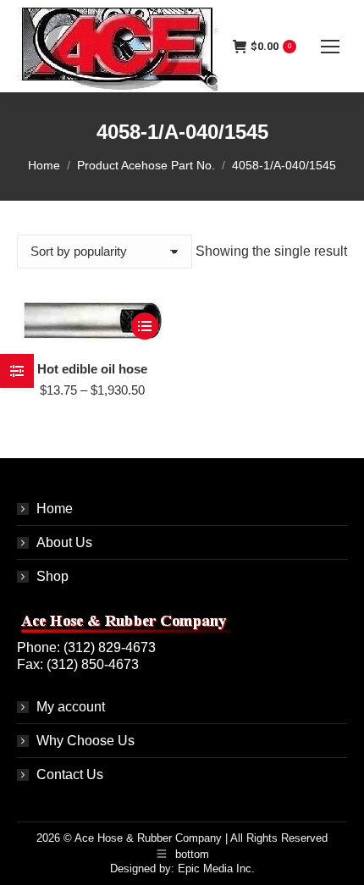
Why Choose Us (85, 740)
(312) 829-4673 (109, 647)
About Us (64, 542)
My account (70, 707)
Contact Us (69, 774)
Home (54, 508)
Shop (52, 576)
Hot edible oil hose (92, 369)
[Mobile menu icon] (330, 47)
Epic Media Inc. (216, 868)
